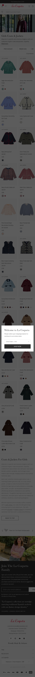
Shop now (17, 346)
